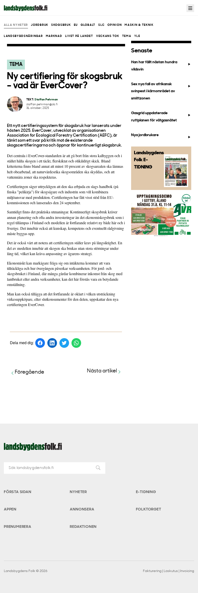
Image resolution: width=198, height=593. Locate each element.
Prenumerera (17, 527)
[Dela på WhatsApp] (76, 343)
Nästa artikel (102, 371)
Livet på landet (79, 36)
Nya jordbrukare (145, 135)
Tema (126, 36)
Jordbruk (39, 25)
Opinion (114, 25)
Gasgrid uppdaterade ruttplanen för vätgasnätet (154, 116)
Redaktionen (83, 527)
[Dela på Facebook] (40, 343)
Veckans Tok (107, 36)
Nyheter (78, 492)
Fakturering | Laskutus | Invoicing (168, 571)
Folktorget (148, 509)
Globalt (88, 25)
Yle (137, 36)
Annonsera (82, 509)
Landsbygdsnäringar (23, 36)
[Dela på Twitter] (64, 343)
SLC (101, 25)
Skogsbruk (61, 25)
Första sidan (17, 492)
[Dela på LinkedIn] (52, 343)
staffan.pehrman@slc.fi (42, 104)
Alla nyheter (16, 25)
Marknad (54, 36)
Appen (10, 509)
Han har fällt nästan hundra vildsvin (154, 65)
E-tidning (146, 492)
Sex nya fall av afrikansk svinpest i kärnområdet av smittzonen (153, 91)
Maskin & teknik (139, 25)
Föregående (29, 372)
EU (76, 25)
